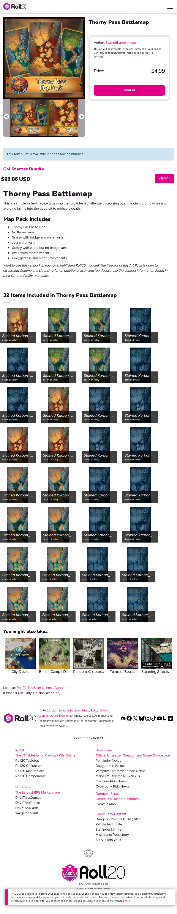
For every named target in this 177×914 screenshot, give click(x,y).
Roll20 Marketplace (30, 770)
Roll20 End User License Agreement (44, 687)
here (127, 901)
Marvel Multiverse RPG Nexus (118, 776)
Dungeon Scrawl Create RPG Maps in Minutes (117, 796)
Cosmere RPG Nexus (111, 781)
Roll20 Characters (28, 765)
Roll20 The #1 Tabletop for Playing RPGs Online (45, 753)
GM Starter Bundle (23, 169)
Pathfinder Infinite (109, 824)
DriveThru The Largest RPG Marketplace (37, 790)
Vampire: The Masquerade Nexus (120, 770)
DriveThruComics (28, 797)
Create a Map (106, 804)
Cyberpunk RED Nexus (113, 786)
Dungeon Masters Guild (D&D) (118, 819)
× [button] (172, 894)
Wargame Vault (26, 813)
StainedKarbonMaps (121, 42)
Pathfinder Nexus (108, 760)
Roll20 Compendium (31, 776)
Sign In (129, 90)
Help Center (62, 716)
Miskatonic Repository (112, 834)
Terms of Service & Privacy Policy (78, 710)
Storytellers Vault (108, 839)
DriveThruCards (26, 807)
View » (162, 178)
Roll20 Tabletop (27, 760)
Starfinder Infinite (108, 829)
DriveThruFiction (27, 802)
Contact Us (46, 716)
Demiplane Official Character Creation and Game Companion (133, 753)
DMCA (104, 710)
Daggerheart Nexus (110, 765)
